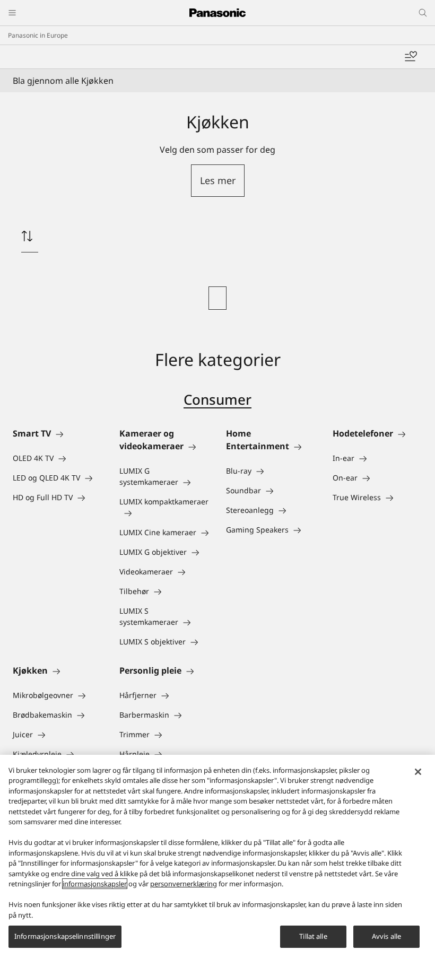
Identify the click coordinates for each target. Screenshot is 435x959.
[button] (218, 180)
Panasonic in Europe (38, 35)
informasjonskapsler (95, 883)
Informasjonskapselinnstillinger (65, 936)
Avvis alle (386, 936)
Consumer (217, 399)
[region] (217, 857)
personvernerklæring (183, 883)
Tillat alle (313, 936)
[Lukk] (418, 771)
